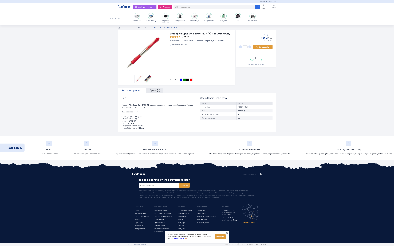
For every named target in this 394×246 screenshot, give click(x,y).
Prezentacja (194, 21)
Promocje (166, 7)
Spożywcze (223, 21)
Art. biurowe (137, 21)
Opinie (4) (155, 90)
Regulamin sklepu (141, 213)
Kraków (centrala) (184, 213)
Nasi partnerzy (140, 229)
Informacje (139, 207)
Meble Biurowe (202, 219)
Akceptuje (220, 237)
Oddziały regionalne (185, 210)
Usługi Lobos (202, 207)
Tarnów (180, 219)
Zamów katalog (159, 219)
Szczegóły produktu (132, 90)
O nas (137, 210)
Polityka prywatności (179, 238)
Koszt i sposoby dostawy (162, 213)
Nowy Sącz (181, 223)
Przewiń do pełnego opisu (179, 45)
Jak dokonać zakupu (160, 210)
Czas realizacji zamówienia (163, 217)
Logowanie (263, 1)
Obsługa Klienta (160, 207)
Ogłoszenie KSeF (159, 223)
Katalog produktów (145, 7)
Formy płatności (159, 226)
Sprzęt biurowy (180, 21)
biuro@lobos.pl (232, 220)
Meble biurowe (253, 21)
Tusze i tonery (151, 21)
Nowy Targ (181, 229)
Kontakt (181, 207)
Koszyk (274, 7)
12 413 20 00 (229, 217)
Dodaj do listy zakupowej (257, 64)
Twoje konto (263, 7)
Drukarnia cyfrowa (203, 223)
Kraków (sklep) (183, 217)
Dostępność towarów (161, 229)
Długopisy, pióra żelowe (144, 28)
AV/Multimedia (201, 213)
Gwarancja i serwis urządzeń (163, 232)
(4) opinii (185, 36)
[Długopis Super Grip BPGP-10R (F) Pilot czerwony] (143, 52)
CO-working (201, 210)
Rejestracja (272, 1)
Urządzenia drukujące (165, 22)
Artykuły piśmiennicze (129, 28)
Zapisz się (184, 185)
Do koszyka (264, 47)
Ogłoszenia (139, 223)
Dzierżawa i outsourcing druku (207, 217)
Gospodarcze (209, 21)
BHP (238, 21)
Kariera (137, 219)
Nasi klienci (139, 226)
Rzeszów (181, 226)
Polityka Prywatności (142, 217)
